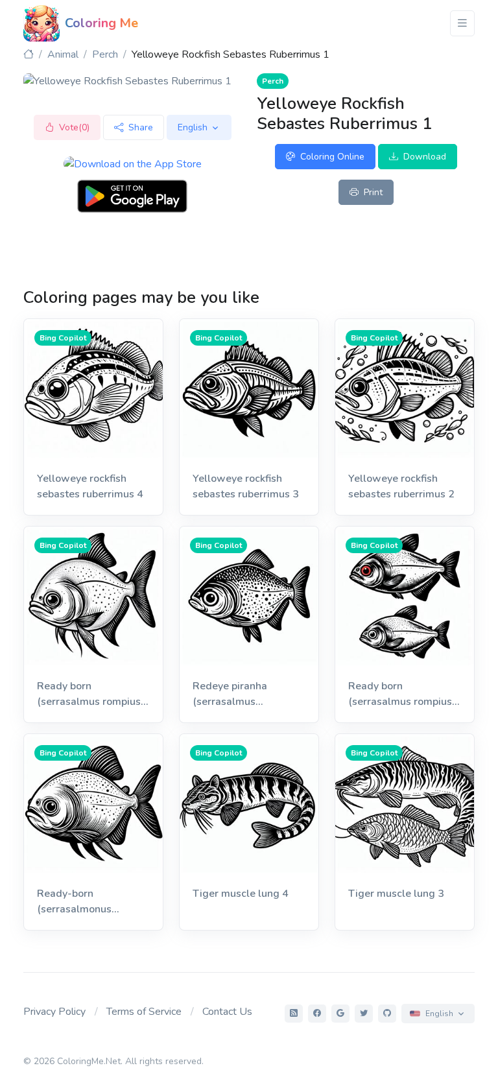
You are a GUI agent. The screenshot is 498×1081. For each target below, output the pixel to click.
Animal (62, 54)
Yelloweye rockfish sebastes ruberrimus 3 (246, 486)
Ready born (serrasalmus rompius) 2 (401, 694)
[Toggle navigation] (462, 23)
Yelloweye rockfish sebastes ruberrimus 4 (90, 486)
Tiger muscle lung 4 (241, 893)
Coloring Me (101, 23)
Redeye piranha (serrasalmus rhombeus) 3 (230, 694)
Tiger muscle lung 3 (396, 893)
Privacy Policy (54, 1011)
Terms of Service (144, 1011)
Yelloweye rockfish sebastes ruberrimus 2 (401, 486)
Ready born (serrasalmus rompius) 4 (90, 694)
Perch (105, 54)
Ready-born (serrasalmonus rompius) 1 (74, 901)
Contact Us (227, 1011)
